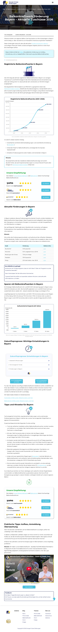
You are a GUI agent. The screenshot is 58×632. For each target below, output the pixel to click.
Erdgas (24, 622)
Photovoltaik (25, 615)
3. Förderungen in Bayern (29, 369)
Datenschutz (48, 615)
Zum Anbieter (29, 587)
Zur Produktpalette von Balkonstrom (41, 381)
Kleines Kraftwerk (22, 176)
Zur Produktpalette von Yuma (16, 381)
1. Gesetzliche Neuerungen (29, 360)
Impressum (48, 613)
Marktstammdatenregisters (12, 88)
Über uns (47, 610)
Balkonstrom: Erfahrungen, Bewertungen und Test (19, 401)
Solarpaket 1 (10, 144)
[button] (52, 2)
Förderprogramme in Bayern (40, 43)
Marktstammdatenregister (20, 164)
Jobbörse (47, 617)
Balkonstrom (34, 176)
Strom (24, 620)
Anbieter (16, 610)
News (23, 613)
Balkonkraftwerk (11, 9)
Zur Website (46, 183)
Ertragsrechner (42, 465)
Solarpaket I (35, 456)
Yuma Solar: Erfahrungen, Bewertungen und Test (18, 398)
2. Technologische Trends (29, 364)
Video (21, 52)
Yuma (15, 176)
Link (44, 248)
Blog (4, 9)
